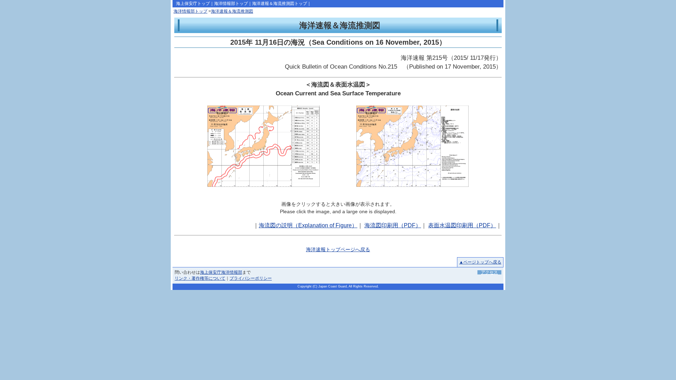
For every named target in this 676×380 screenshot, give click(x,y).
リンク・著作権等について (200, 278)
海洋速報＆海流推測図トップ (279, 3)
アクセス (489, 272)
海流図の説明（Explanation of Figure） (308, 225)
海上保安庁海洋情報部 (221, 272)
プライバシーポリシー (251, 278)
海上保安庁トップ (193, 3)
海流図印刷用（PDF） (392, 225)
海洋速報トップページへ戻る (338, 249)
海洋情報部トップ (231, 3)
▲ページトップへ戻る (480, 262)
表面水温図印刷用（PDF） (462, 225)
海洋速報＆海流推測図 (232, 11)
